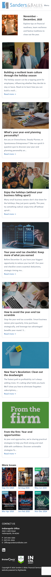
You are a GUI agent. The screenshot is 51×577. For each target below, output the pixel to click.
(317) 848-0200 (9, 537)
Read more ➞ (25, 93)
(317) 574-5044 (9, 540)
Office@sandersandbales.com (15, 542)
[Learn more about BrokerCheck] (8, 559)
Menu (46, 5)
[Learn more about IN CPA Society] (30, 560)
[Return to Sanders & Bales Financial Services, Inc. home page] (22, 5)
